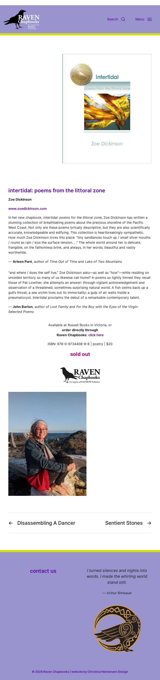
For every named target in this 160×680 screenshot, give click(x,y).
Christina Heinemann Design (108, 671)
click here (96, 335)
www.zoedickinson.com (27, 208)
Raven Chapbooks (56, 671)
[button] (116, 19)
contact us (43, 571)
